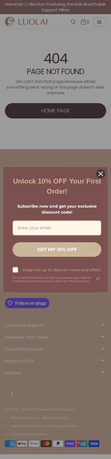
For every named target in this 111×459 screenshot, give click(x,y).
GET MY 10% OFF (57, 249)
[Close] (101, 174)
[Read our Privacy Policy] (97, 278)
